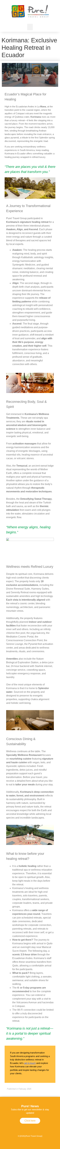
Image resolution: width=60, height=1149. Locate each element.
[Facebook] (30, 1128)
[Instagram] (20, 1128)
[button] (30, 27)
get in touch (30, 1063)
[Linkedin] (39, 1128)
